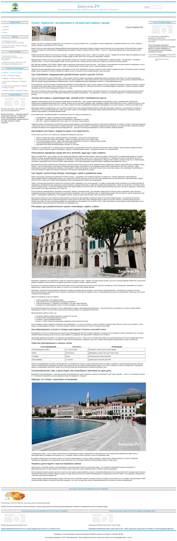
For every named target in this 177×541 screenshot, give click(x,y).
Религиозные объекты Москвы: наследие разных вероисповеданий (25, 503)
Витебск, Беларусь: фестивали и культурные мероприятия (13, 109)
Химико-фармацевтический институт (14, 525)
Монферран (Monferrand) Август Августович (104, 525)
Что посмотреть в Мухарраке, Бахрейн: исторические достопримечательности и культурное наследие (162, 39)
